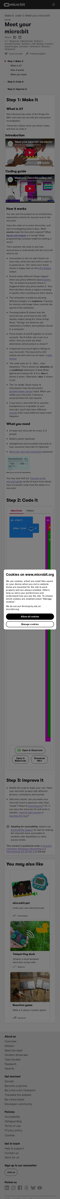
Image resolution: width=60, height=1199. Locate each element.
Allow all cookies (30, 616)
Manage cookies (30, 624)
